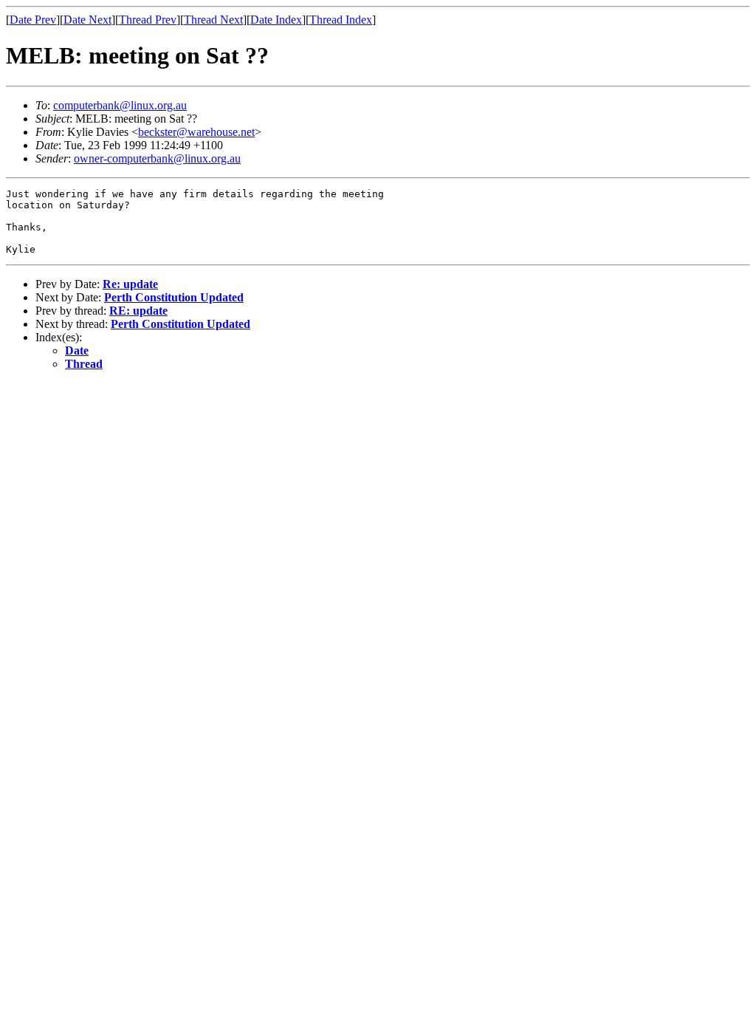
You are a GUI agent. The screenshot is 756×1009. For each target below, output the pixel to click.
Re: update (130, 284)
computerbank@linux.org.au (120, 105)
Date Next (87, 19)
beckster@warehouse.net (196, 132)
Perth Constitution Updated (174, 297)
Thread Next (213, 19)
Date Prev (33, 19)
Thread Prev (147, 19)
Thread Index (340, 19)
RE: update (138, 310)
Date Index (276, 19)
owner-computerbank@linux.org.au (157, 158)
